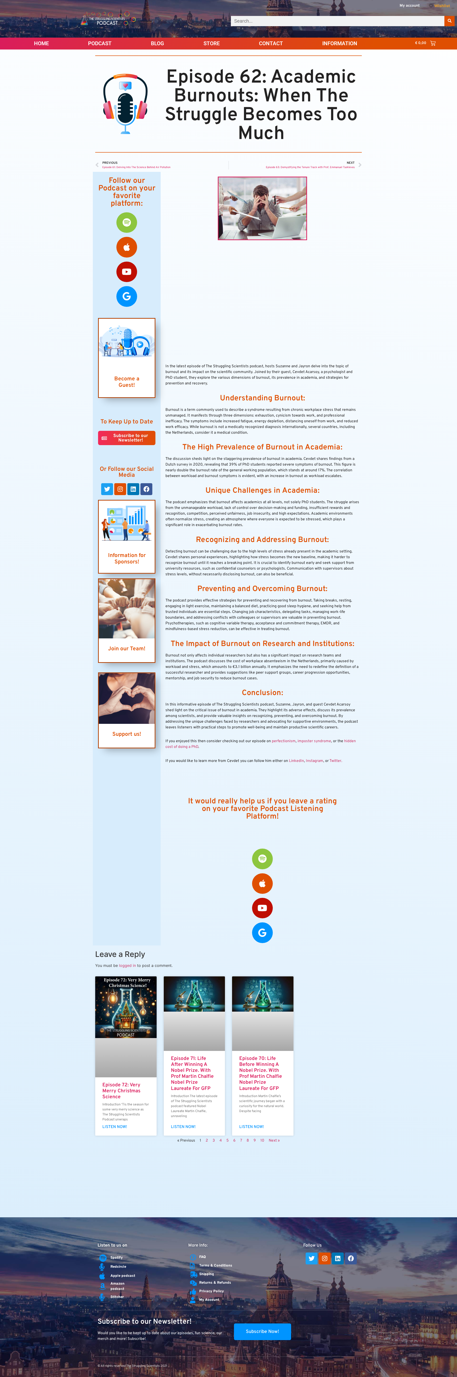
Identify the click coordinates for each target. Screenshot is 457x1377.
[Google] (126, 296)
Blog (157, 43)
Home (41, 43)
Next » (274, 1140)
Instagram (314, 761)
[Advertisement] (228, 1181)
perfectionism (284, 741)
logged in (127, 965)
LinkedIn (296, 761)
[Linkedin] (133, 489)
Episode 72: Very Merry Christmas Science (121, 1091)
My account (410, 5)
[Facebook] (146, 489)
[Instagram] (120, 489)
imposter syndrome (314, 741)
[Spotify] (126, 222)
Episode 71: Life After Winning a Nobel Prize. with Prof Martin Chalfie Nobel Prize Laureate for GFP (192, 1073)
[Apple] (126, 247)
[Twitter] (107, 489)
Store (212, 43)
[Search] (449, 21)
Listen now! (114, 1127)
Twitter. (335, 761)
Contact (271, 43)
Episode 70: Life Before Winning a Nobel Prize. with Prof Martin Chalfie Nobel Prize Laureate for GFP (260, 1073)
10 (262, 1140)
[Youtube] (126, 272)
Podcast (100, 43)
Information (339, 43)
